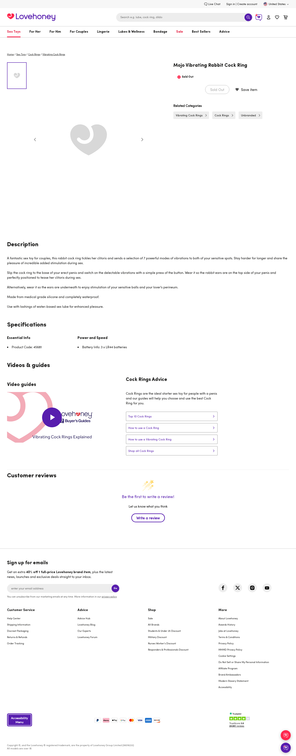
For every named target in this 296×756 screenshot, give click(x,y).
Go (115, 588)
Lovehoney (148, 42)
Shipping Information (18, 624)
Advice (224, 31)
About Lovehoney (228, 618)
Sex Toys (14, 31)
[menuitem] (16, 31)
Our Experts (84, 630)
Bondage (160, 31)
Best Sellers (201, 31)
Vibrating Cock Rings (53, 54)
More (222, 610)
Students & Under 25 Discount (164, 630)
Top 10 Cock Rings (140, 416)
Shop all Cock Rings (141, 451)
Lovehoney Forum (87, 637)
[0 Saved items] (277, 18)
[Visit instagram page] (252, 587)
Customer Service (21, 610)
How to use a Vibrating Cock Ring (150, 439)
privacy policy (109, 596)
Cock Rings (34, 54)
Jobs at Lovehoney (228, 630)
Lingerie (103, 31)
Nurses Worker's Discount (162, 643)
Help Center (14, 618)
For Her (35, 31)
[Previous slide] (35, 139)
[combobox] (184, 17)
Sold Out (217, 89)
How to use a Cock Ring (143, 428)
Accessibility (225, 687)
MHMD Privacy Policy (230, 649)
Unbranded (248, 115)
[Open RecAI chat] (286, 735)
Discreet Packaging (17, 630)
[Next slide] (142, 139)
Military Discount (157, 637)
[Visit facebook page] (222, 587)
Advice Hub (84, 618)
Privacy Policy (226, 643)
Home (10, 54)
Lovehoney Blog (86, 624)
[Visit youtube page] (267, 587)
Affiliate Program (228, 668)
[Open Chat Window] (286, 748)
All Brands (153, 624)
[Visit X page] (237, 587)
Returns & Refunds (17, 637)
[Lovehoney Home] (31, 16)
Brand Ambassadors (229, 674)
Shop (152, 610)
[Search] (248, 17)
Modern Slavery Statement (233, 680)
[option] (88, 139)
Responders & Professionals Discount (168, 649)
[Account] (268, 17)
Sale (179, 31)
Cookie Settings (227, 655)
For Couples (79, 31)
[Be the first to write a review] (148, 524)
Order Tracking (15, 643)
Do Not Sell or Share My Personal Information (243, 662)
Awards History (226, 624)
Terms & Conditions (229, 637)
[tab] (42, 651)
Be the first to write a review (148, 517)
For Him (55, 31)
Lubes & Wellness (131, 31)
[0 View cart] (285, 18)
